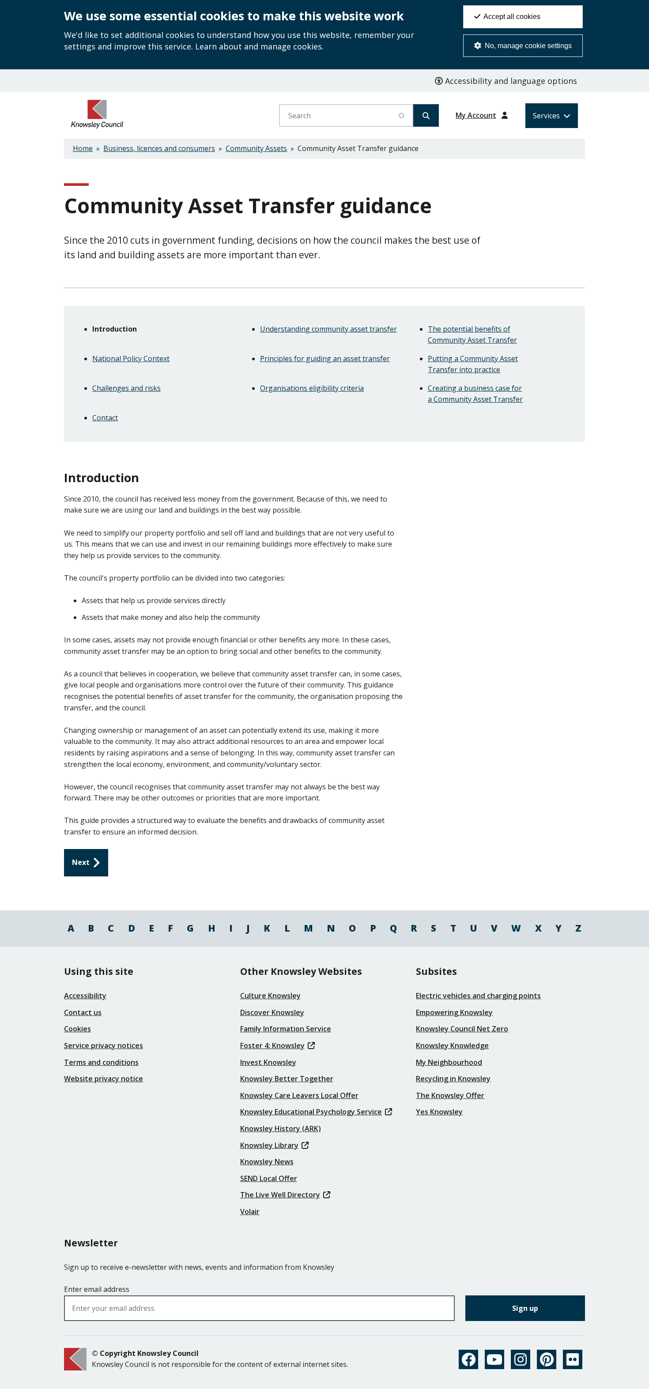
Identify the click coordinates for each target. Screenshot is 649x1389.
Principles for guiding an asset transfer (325, 358)
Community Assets (256, 148)
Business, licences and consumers (159, 148)
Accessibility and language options (510, 80)
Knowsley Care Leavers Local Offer (299, 1095)
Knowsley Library (269, 1145)
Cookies (77, 1029)
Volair (250, 1211)
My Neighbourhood (449, 1062)
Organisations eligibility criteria (312, 388)
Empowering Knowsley (454, 1012)
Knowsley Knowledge (452, 1045)
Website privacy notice (103, 1078)
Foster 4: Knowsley (272, 1045)
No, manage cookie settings (527, 45)
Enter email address (96, 1289)
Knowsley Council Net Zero (462, 1029)
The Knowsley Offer (450, 1095)
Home (83, 148)
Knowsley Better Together (286, 1078)
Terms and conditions (101, 1062)
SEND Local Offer (268, 1178)
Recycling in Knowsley (453, 1078)
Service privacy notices (103, 1045)
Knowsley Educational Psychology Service (311, 1112)
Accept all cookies (511, 16)
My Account (476, 115)
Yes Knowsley (439, 1112)
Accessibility (85, 995)
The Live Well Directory (280, 1195)
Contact (105, 418)
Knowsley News (267, 1161)
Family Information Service (285, 1029)
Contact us (83, 1012)
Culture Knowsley (270, 995)
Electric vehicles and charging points (478, 995)
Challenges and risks (126, 388)
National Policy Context (131, 358)
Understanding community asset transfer (328, 329)
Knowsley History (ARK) (280, 1128)
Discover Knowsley (272, 1012)
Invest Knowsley (268, 1062)
